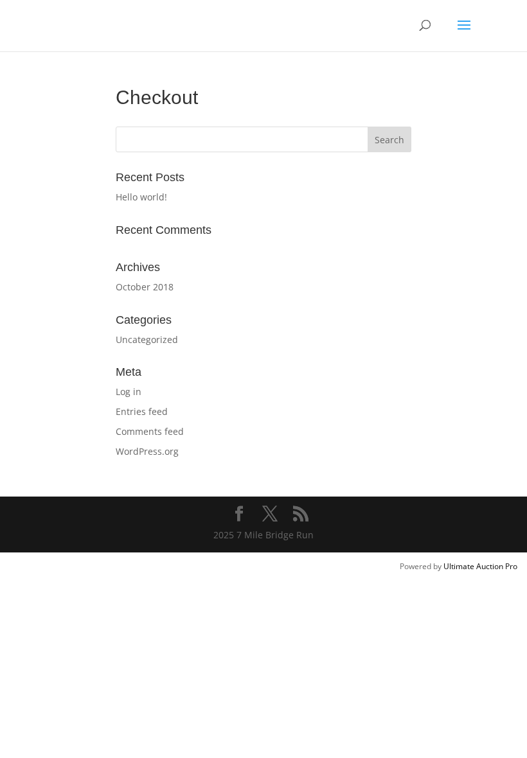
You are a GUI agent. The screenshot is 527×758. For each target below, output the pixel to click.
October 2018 (145, 287)
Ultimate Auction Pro (480, 566)
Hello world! (141, 197)
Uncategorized (147, 339)
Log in (128, 391)
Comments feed (150, 431)
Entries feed (142, 411)
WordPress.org (147, 451)
